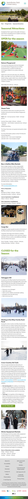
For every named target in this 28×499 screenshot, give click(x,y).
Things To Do (8, 24)
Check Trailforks (9, 380)
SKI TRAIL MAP (9, 406)
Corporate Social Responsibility (21, 468)
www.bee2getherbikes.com (10, 185)
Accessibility (7, 463)
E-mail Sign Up (7, 479)
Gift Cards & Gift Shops (21, 461)
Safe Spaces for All (20, 472)
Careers (7, 466)
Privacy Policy (20, 478)
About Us (7, 461)
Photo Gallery (7, 477)
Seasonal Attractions (18, 24)
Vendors (21, 465)
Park (2, 24)
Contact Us (7, 471)
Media (7, 474)
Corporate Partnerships (21, 475)
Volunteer (7, 469)
